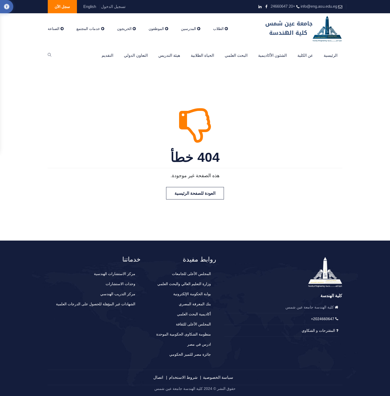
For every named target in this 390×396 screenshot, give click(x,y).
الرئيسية (330, 55)
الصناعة (54, 29)
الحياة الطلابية (202, 55)
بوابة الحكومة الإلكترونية (192, 294)
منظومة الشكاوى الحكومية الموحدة (183, 334)
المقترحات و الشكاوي (318, 330)
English (89, 6)
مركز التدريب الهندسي (117, 294)
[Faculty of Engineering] (304, 28)
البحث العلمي (236, 55)
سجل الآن (62, 7)
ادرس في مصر (199, 344)
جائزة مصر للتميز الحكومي (190, 354)
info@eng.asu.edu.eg (319, 6)
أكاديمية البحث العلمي (194, 314)
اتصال (158, 377)
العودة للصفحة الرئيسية (195, 193)
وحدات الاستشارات (120, 284)
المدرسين (189, 29)
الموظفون (157, 29)
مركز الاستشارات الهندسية (114, 274)
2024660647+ (322, 319)
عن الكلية (305, 55)
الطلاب (219, 29)
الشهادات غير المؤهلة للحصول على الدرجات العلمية (95, 304)
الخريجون (125, 29)
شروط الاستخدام (183, 377)
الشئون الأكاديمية (272, 55)
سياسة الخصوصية (218, 377)
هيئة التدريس (169, 55)
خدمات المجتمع (88, 29)
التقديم (107, 55)
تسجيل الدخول (113, 6)
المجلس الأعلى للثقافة (193, 324)
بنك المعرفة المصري (195, 304)
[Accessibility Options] (6, 6)
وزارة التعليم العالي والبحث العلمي (184, 284)
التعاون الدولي (136, 55)
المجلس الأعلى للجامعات (191, 274)
